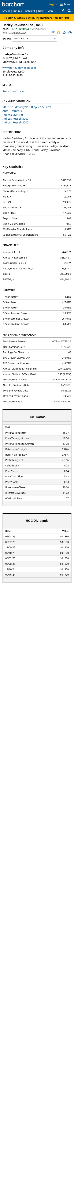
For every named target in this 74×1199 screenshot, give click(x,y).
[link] (70, 33)
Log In (53, 4)
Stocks (6, 11)
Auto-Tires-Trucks (13, 91)
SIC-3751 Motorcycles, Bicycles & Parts (26, 107)
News (41, 11)
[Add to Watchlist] (64, 32)
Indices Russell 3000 (15, 118)
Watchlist (30, 11)
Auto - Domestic (12, 111)
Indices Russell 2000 (15, 122)
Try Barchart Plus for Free (52, 17)
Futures (17, 11)
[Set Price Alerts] (58, 32)
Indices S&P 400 (12, 115)
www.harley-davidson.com (19, 67)
